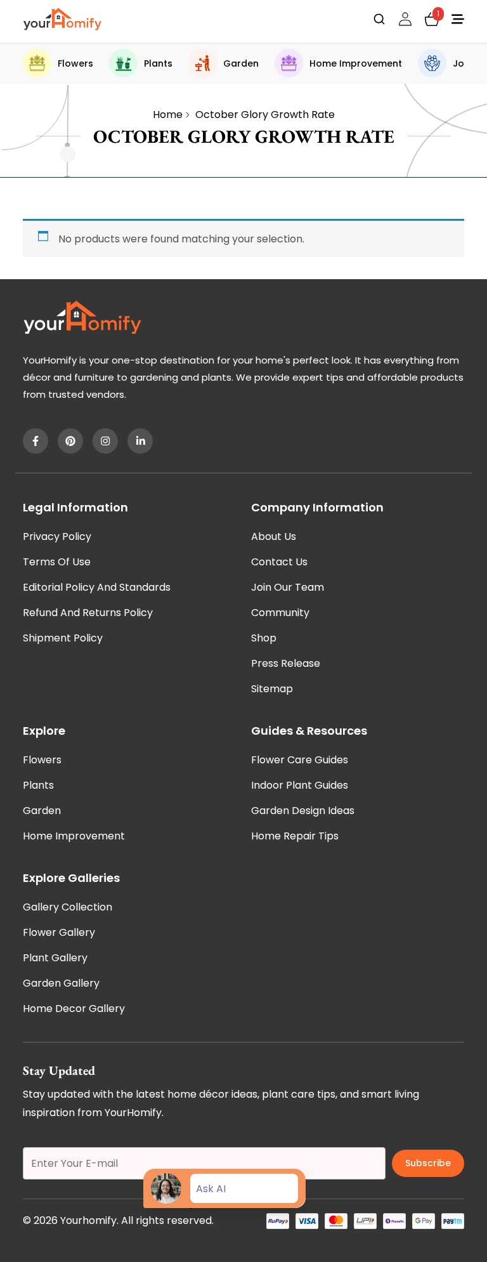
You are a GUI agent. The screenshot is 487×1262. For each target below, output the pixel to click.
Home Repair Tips (295, 836)
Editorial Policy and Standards (97, 587)
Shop (263, 638)
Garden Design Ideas (302, 810)
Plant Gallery (55, 957)
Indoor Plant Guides (299, 785)
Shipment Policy (63, 638)
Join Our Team (287, 587)
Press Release (285, 663)
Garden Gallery (61, 983)
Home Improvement (355, 63)
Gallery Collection (67, 907)
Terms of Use (57, 562)
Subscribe (428, 1163)
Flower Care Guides (299, 760)
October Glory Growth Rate (265, 114)
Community (280, 612)
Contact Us (279, 562)
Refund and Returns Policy (88, 612)
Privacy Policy (57, 536)
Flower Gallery (59, 932)
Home (168, 114)
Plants (158, 63)
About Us (273, 536)
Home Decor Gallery (74, 1008)
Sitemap (272, 688)
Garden (241, 63)
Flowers (75, 63)
